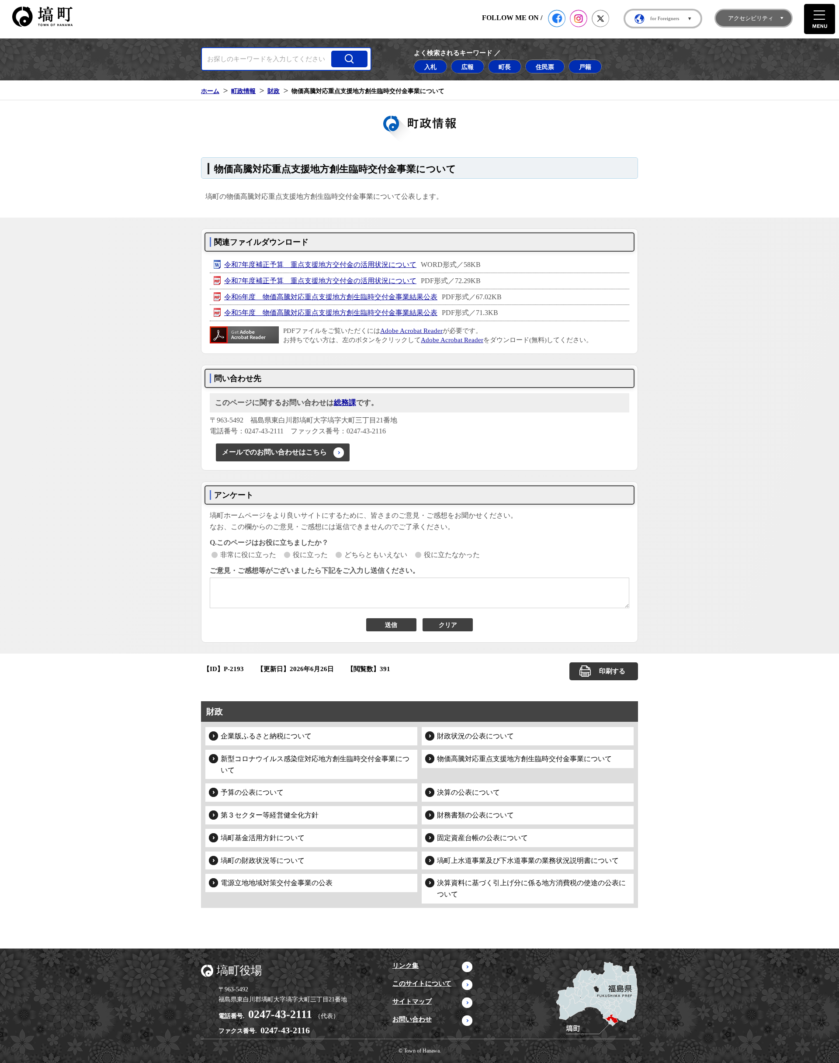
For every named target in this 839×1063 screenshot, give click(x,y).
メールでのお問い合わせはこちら (274, 452)
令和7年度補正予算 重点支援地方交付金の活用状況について (320, 264)
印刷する (612, 671)
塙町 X (600, 18)
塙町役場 (239, 970)
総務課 (345, 402)
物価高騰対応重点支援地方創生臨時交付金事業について (524, 758)
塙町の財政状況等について (263, 860)
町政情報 (243, 90)
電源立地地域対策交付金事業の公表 (277, 882)
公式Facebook (556, 18)
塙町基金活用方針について (263, 837)
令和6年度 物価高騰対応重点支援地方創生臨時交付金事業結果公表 (330, 297)
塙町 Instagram (578, 18)
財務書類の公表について (475, 815)
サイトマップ (412, 1001)
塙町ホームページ (42, 17)
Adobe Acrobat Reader (411, 330)
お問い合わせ (412, 1019)
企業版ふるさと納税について (266, 736)
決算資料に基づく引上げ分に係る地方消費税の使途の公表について (531, 888)
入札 (430, 66)
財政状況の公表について (475, 736)
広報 (467, 66)
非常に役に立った (248, 554)
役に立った (310, 554)
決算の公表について (468, 792)
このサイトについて (421, 983)
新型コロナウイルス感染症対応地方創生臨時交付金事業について (315, 764)
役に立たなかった (452, 554)
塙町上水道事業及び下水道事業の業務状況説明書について (528, 860)
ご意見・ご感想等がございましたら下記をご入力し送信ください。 (315, 570)
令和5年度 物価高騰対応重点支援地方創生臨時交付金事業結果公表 (330, 312)
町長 (505, 66)
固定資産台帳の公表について (482, 837)
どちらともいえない (375, 554)
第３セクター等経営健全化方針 (270, 815)
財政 (273, 90)
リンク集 (405, 965)
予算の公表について (252, 792)
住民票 (545, 66)
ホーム (210, 90)
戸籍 (585, 66)
